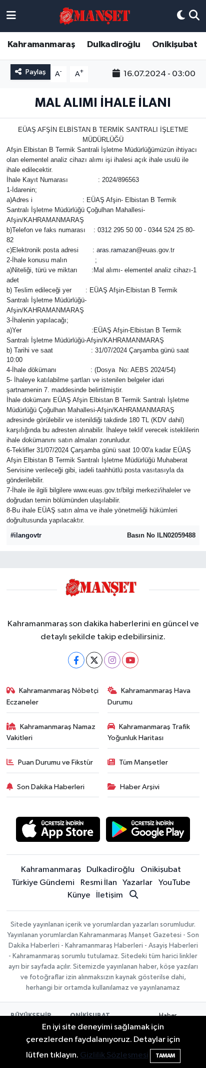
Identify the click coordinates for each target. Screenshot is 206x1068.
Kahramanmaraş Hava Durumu (149, 696)
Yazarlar (137, 882)
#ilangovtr (26, 535)
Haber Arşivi (140, 787)
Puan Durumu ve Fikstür (55, 762)
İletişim (109, 895)
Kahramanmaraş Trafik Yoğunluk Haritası (149, 732)
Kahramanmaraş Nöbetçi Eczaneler (52, 696)
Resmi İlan (98, 882)
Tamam (165, 1055)
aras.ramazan (116, 250)
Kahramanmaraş (41, 44)
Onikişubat (174, 44)
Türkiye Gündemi (43, 882)
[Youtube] (130, 660)
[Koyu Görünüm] (181, 16)
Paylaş (36, 72)
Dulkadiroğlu (113, 44)
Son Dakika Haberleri (50, 787)
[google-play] (148, 831)
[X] (94, 660)
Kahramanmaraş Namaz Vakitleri (51, 732)
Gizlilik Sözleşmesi (114, 1055)
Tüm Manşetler (143, 762)
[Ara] (194, 16)
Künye (79, 895)
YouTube (174, 882)
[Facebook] (76, 660)
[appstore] (58, 831)
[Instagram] (112, 660)
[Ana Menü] (11, 16)
